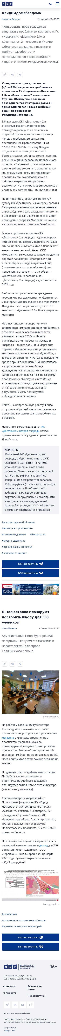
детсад (43, 845)
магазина (8, 737)
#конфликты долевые (14, 534)
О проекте (9, 992)
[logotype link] (10, 3)
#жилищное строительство (17, 528)
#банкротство (37, 534)
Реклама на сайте (34, 988)
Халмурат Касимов (11, 19)
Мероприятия (36, 995)
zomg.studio (9, 1030)
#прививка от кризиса (14, 553)
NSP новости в (28, 563)
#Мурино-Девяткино (13, 540)
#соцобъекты (9, 914)
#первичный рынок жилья (17, 546)
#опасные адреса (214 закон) (18, 522)
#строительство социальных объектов (23, 920)
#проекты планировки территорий (22, 926)
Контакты (9, 986)
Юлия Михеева (9, 628)
